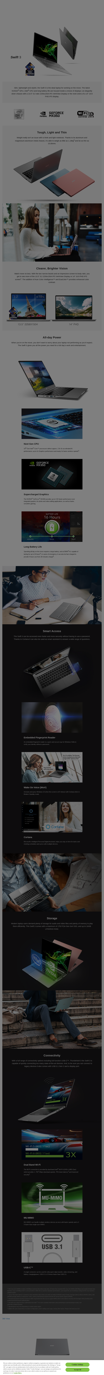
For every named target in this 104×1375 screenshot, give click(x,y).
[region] (52, 1367)
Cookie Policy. (18, 1373)
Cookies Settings (77, 1364)
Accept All (77, 1370)
